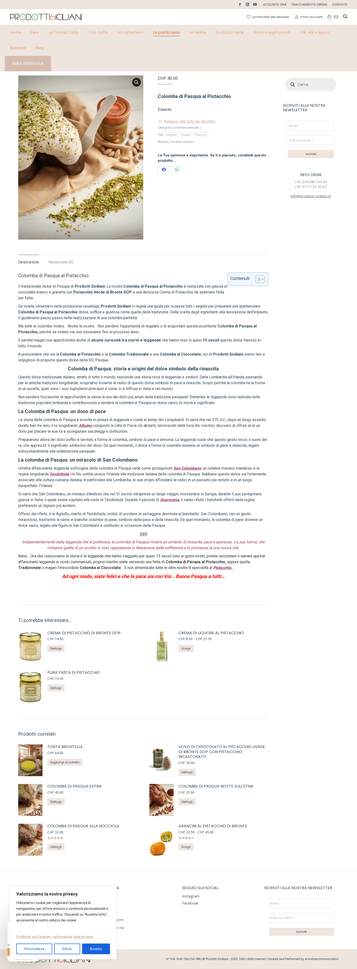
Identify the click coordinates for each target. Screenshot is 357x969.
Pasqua (185, 134)
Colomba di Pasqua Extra (74, 786)
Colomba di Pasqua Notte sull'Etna (215, 786)
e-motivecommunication (322, 959)
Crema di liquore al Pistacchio (211, 633)
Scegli (186, 648)
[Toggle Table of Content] (257, 279)
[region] (63, 922)
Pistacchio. (223, 567)
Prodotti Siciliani (182, 142)
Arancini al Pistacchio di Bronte (212, 826)
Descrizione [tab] (28, 262)
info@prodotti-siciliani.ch (311, 196)
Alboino (85, 425)
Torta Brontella (65, 746)
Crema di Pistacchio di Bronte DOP (84, 633)
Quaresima (169, 499)
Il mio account (311, 17)
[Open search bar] (345, 16)
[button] (136, 82)
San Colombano (187, 468)
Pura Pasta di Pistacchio (73, 672)
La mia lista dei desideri (270, 17)
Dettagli (56, 648)
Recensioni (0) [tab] (61, 262)
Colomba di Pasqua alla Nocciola (83, 826)
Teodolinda (59, 474)
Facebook (190, 903)
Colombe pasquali (186, 127)
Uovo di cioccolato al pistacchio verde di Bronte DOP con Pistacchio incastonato (221, 751)
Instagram (190, 896)
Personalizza (34, 949)
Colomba (171, 134)
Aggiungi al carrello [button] (65, 762)
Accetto (96, 949)
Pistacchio (201, 134)
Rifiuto (67, 949)
